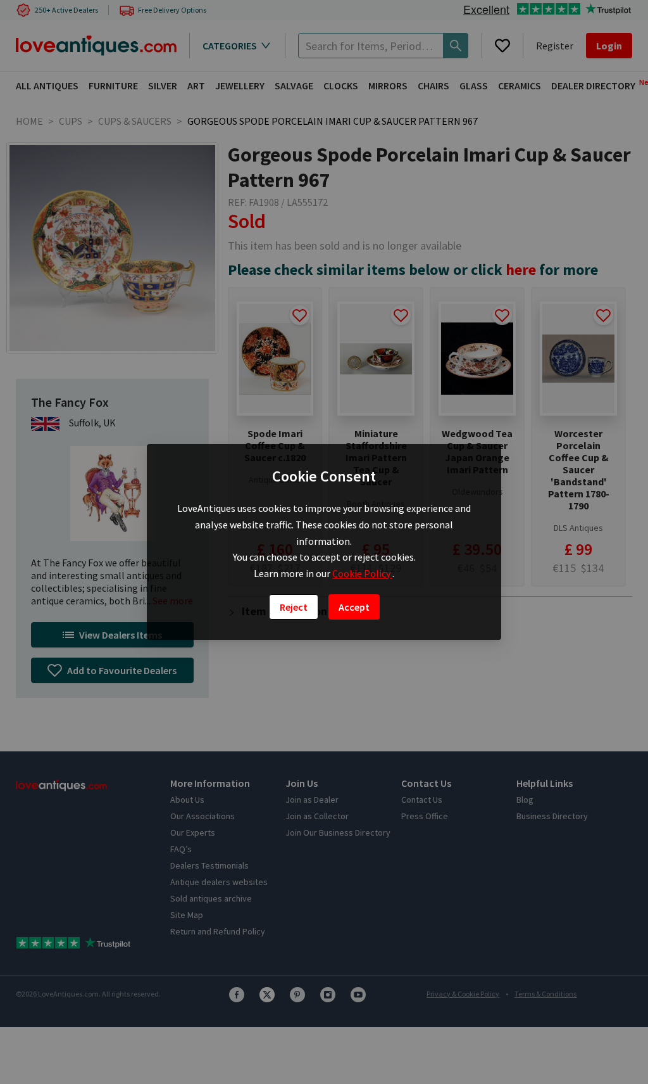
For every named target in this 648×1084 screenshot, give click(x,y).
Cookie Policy (362, 573)
